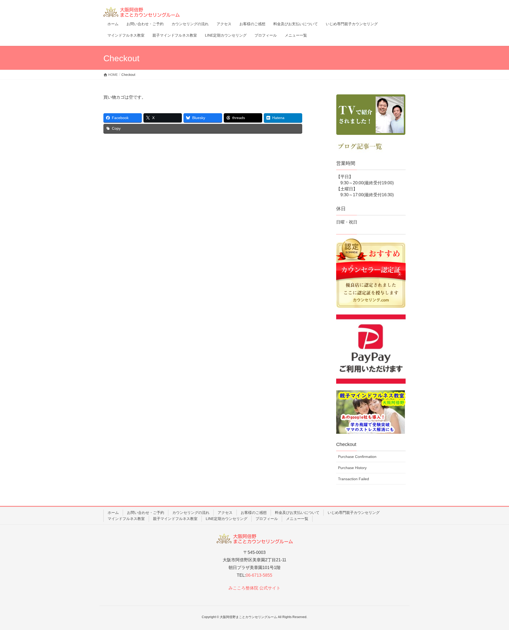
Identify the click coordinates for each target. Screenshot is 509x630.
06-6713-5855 (259, 575)
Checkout (346, 444)
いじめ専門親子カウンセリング (354, 512)
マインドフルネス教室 (126, 519)
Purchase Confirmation (357, 456)
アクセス (225, 512)
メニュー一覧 (297, 519)
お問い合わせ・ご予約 (145, 512)
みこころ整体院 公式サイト (254, 588)
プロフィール (267, 519)
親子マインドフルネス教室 (175, 519)
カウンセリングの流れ (190, 512)
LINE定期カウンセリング (226, 519)
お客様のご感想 (254, 512)
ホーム (113, 512)
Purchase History (352, 468)
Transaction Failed (353, 479)
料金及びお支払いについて (297, 512)
